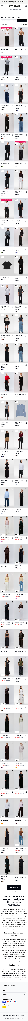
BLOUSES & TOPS (19, 14)
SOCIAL (4, 995)
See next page (14, 887)
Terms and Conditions (19, 1015)
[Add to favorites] (12, 28)
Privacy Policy (6, 1015)
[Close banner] (25, 2)
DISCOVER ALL (11, 14)
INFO (3, 990)
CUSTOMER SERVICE (8, 986)
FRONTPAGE (4, 14)
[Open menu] (1, 6)
